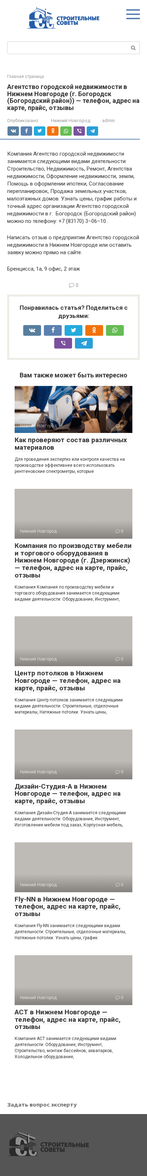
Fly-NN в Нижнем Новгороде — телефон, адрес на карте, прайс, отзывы (68, 906)
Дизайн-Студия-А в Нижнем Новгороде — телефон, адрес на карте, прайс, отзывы (68, 793)
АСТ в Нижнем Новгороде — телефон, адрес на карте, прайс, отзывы (68, 1019)
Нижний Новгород (70, 120)
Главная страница (25, 76)
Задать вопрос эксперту (42, 1104)
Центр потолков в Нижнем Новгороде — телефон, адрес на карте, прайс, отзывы (68, 680)
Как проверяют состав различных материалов (71, 443)
